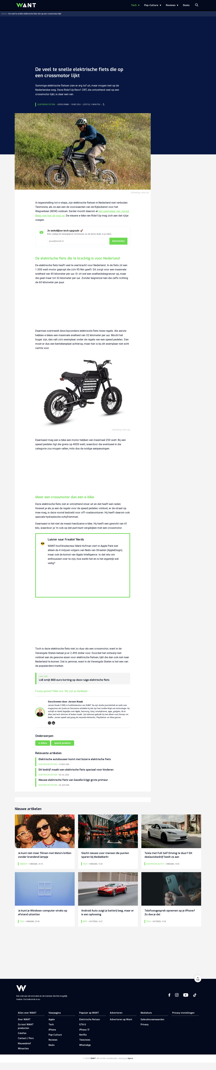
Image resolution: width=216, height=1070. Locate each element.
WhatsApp (85, 1045)
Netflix (83, 1034)
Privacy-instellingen (183, 1012)
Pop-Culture (151, 5)
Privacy (144, 1024)
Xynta (130, 1058)
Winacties (23, 1048)
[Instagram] (49, 723)
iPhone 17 (84, 1029)
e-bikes (42, 743)
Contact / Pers (26, 1038)
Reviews (170, 5)
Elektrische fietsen (46, 104)
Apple (52, 1019)
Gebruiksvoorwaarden (152, 1019)
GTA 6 (82, 1024)
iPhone (52, 1029)
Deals (186, 5)
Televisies (84, 1039)
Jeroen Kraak (63, 104)
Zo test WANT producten (26, 1026)
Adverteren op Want (121, 1019)
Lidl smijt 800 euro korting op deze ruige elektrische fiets (74, 680)
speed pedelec (62, 743)
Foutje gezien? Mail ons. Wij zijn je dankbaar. (61, 691)
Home (3, 14)
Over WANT (24, 1019)
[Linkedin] (53, 723)
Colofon (22, 1033)
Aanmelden (118, 241)
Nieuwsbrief (24, 1043)
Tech (134, 5)
